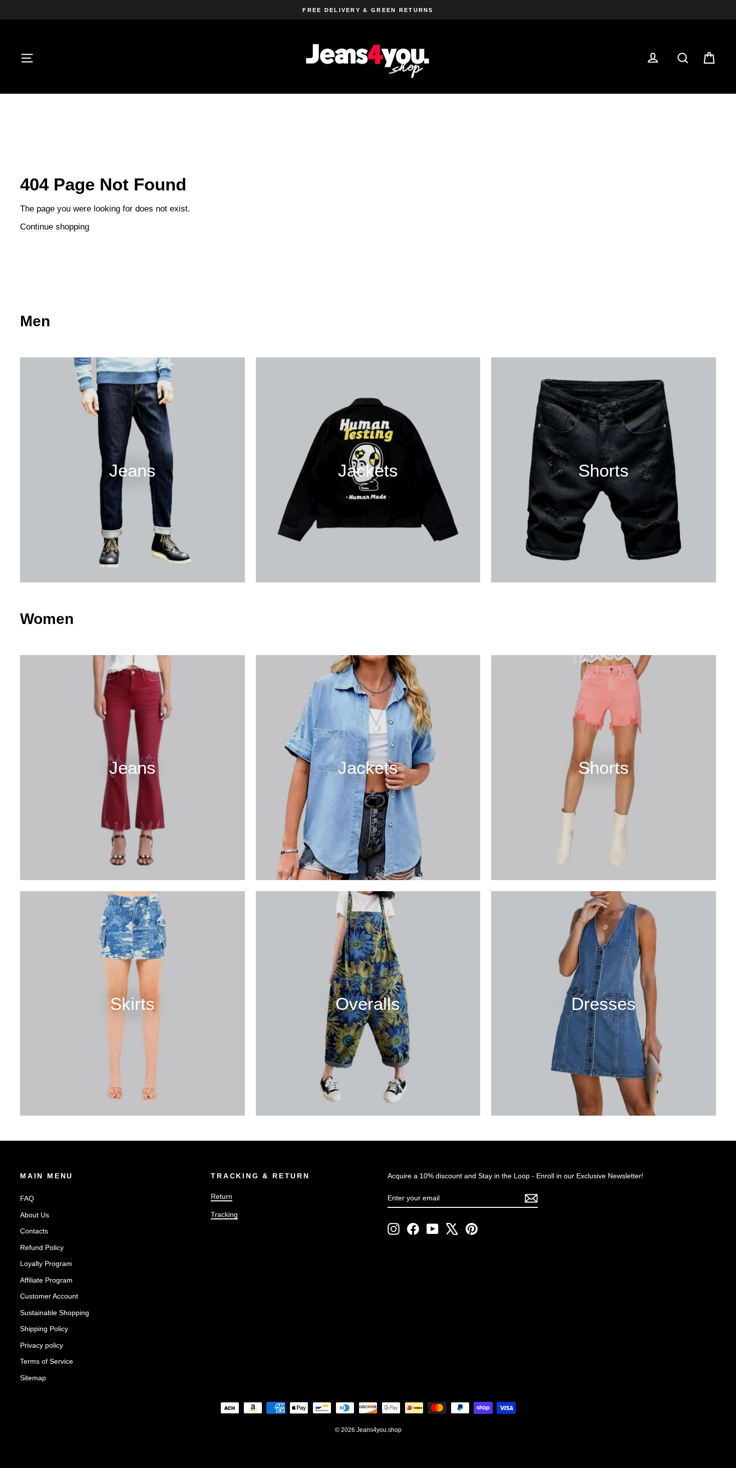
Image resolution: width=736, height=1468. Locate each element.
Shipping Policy (44, 1329)
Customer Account (49, 1296)
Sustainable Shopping (54, 1313)
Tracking (224, 1214)
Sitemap (33, 1378)
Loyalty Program (46, 1264)
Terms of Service (46, 1361)
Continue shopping (54, 227)
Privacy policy (41, 1345)
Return (221, 1196)
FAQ (27, 1198)
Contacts (34, 1231)
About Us (34, 1215)
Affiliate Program (46, 1280)
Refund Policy (42, 1247)
